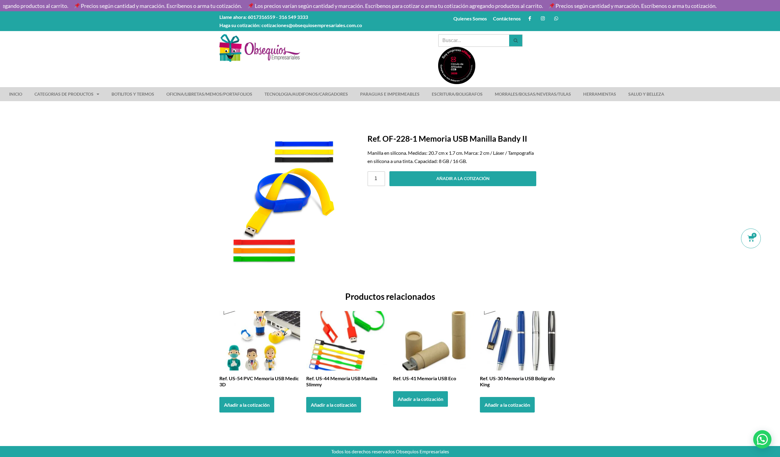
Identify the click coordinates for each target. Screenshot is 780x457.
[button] (762, 439)
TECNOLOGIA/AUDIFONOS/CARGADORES (306, 94)
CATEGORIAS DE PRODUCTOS (64, 94)
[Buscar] (516, 40)
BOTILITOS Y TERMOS (133, 94)
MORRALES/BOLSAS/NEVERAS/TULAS (533, 94)
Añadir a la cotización (463, 178)
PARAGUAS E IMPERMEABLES (390, 94)
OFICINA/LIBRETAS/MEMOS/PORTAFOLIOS (209, 94)
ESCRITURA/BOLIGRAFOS (457, 94)
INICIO (15, 94)
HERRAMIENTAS (599, 94)
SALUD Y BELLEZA (646, 94)
